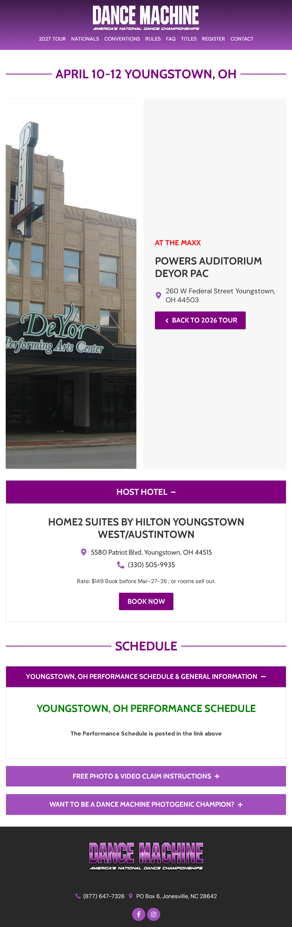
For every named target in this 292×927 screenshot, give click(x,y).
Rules (153, 39)
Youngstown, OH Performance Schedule (146, 708)
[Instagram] (153, 914)
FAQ (171, 39)
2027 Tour (52, 39)
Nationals (85, 39)
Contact (242, 39)
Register (213, 39)
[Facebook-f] (138, 914)
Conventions (122, 39)
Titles (189, 39)
